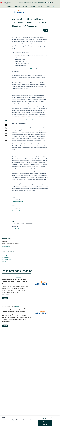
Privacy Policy (12, 420)
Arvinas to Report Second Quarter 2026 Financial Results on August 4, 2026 (14, 310)
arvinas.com (17, 228)
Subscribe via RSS (6, 257)
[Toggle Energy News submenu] (20, 6)
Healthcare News (33, 6)
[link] (21, 2)
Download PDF (5, 255)
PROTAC (22, 223)
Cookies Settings (44, 418)
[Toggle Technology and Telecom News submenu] (53, 6)
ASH (31, 68)
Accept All (45, 424)
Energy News (17, 6)
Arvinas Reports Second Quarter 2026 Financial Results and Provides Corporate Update (15, 282)
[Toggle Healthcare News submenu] (37, 6)
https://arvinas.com (6, 246)
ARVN (14, 223)
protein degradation (29, 223)
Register (48, 2)
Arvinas (18, 223)
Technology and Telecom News (49, 6)
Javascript (4, 261)
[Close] (58, 421)
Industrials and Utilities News (41, 6)
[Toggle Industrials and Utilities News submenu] (45, 6)
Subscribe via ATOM (6, 259)
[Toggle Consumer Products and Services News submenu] (13, 6)
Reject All (44, 421)
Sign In (43, 2)
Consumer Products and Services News (9, 6)
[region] (30, 421)
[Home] (5, 2)
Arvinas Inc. (37, 30)
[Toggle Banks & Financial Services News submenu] (28, 6)
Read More (5, 298)
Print (3, 254)
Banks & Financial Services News (25, 6)
